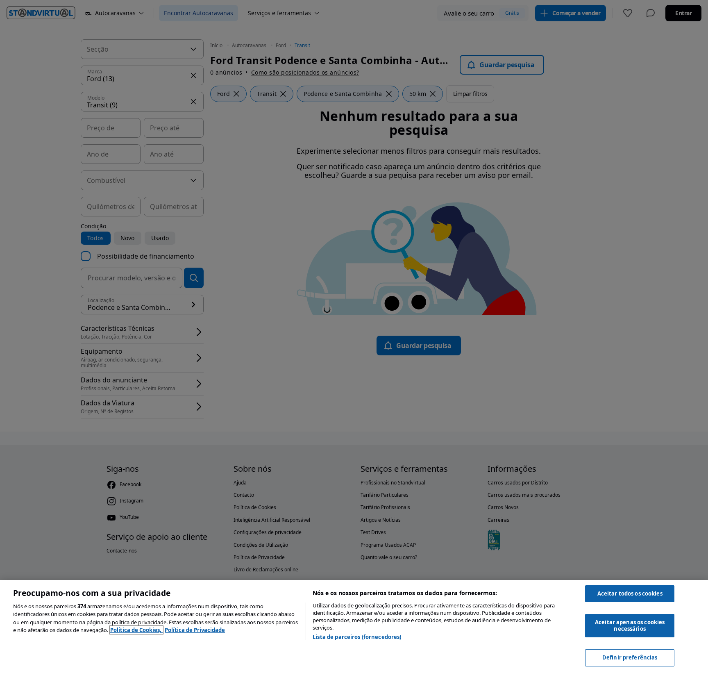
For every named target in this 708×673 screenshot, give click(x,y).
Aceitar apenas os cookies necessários (630, 625)
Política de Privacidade (195, 630)
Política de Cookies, (136, 630)
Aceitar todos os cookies (630, 593)
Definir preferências (630, 657)
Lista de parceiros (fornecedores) (357, 637)
